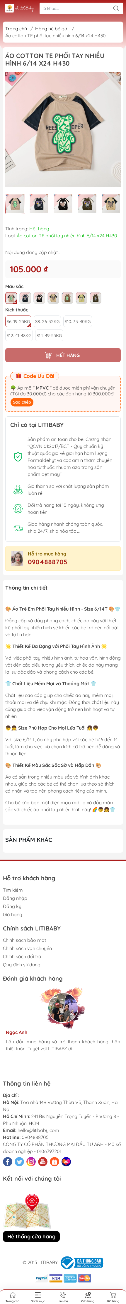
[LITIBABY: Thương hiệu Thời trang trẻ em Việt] (19, 8)
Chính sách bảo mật (24, 940)
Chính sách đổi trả (22, 956)
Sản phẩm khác (28, 839)
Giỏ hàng (12, 914)
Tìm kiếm (13, 890)
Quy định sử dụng (21, 965)
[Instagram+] (31, 1161)
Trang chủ (16, 28)
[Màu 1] (11, 298)
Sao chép (22, 402)
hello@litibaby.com (38, 1130)
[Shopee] (54, 1161)
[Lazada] (66, 1161)
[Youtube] (42, 1161)
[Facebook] (7, 1161)
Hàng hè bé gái (51, 28)
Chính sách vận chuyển (27, 948)
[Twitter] (19, 1161)
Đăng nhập (15, 898)
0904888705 (47, 562)
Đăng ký (12, 906)
